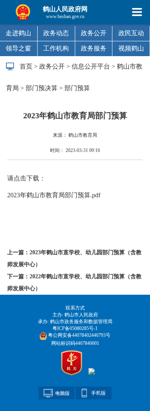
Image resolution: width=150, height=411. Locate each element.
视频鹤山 (131, 48)
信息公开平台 (91, 66)
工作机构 (56, 48)
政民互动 (131, 33)
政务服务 (93, 48)
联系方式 (75, 308)
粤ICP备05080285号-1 (75, 328)
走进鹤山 (18, 33)
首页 (26, 66)
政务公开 (93, 33)
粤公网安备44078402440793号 (78, 335)
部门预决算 (42, 88)
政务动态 (56, 33)
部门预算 (77, 88)
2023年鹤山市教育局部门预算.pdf (53, 195)
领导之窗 (18, 48)
